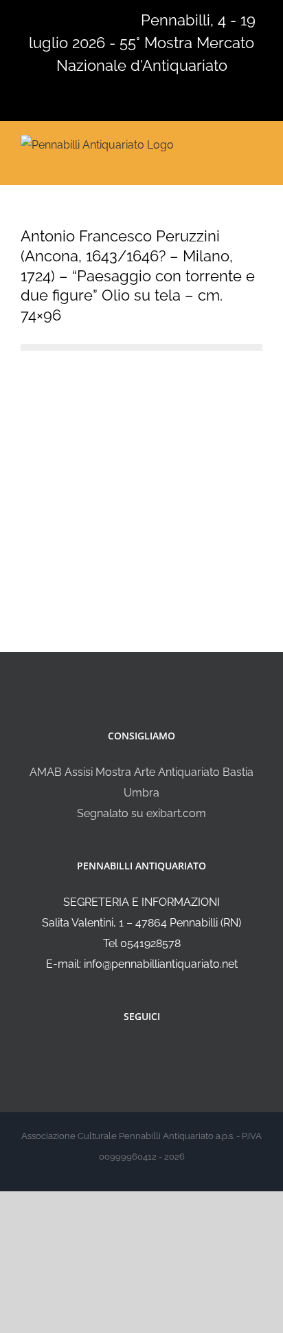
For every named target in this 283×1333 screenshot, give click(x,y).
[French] (64, 18)
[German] (82, 18)
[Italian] (29, 18)
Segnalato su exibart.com (141, 813)
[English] (46, 18)
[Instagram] (151, 1053)
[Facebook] (132, 1053)
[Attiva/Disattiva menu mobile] (256, 143)
